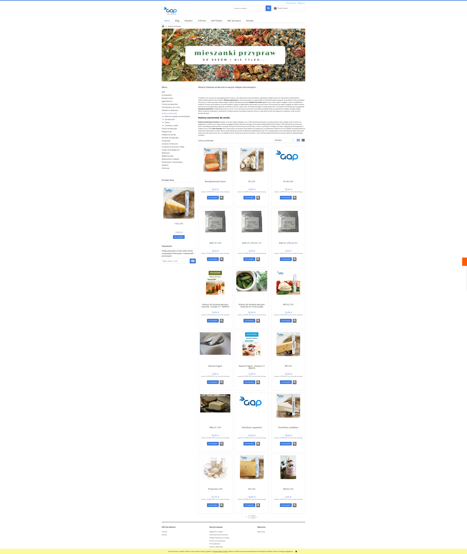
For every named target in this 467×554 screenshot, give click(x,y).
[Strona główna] (171, 10)
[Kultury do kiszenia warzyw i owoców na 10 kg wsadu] (251, 286)
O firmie (164, 532)
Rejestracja (261, 532)
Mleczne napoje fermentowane (177, 116)
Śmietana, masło (171, 125)
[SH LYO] (251, 470)
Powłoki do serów (169, 134)
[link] (233, 55)
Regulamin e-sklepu (216, 532)
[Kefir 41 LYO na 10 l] (288, 224)
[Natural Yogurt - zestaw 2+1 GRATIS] (251, 347)
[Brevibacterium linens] (215, 163)
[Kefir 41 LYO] (215, 224)
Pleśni (167, 122)
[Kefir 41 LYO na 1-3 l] (251, 224)
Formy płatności (215, 544)
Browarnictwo (167, 98)
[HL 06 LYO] (288, 163)
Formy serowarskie (169, 128)
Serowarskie (170, 119)
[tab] (221, 79)
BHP (163, 92)
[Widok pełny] (303, 140)
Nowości (165, 165)
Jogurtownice (167, 101)
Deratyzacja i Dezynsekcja (172, 162)
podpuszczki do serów (230, 109)
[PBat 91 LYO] (215, 409)
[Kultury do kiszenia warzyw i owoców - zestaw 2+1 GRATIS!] (215, 286)
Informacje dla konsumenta (219, 535)
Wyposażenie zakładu (170, 159)
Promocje (165, 168)
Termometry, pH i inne (171, 107)
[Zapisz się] (193, 261)
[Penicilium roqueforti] (251, 409)
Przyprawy (166, 141)
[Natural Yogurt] (215, 347)
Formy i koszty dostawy (217, 541)
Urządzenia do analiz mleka (173, 147)
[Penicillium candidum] (288, 409)
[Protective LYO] (215, 470)
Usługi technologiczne (171, 150)
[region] (233, 55)
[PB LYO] (288, 347)
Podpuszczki (167, 131)
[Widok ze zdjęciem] (298, 140)
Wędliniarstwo (167, 156)
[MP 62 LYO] (288, 286)
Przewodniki (167, 95)
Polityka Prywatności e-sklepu (219, 538)
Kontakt (164, 535)
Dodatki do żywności (170, 110)
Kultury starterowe (169, 113)
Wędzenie (166, 153)
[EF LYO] (251, 163)
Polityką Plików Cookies (220, 551)
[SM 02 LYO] (288, 470)
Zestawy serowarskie (170, 138)
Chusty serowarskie (170, 104)
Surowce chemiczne (170, 144)
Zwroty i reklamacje (216, 547)
